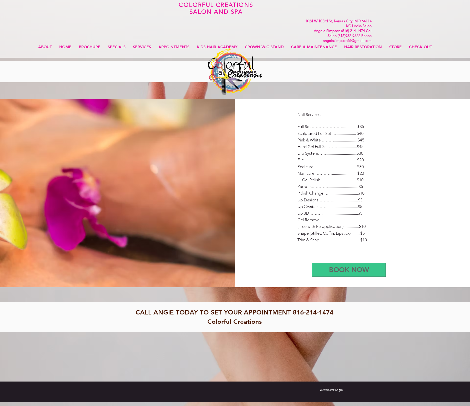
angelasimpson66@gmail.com (347, 40)
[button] (142, 47)
